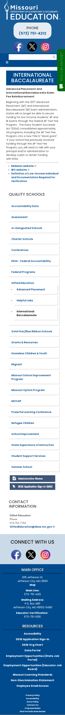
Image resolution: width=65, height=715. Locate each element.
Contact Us (32, 705)
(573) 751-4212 (32, 33)
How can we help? (61, 66)
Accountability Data (25, 206)
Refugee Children (22, 423)
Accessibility (32, 633)
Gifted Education (22, 283)
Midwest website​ (22, 166)
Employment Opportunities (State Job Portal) (32, 658)
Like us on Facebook (20, 46)
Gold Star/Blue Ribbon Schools (31, 331)
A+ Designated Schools (26, 228)
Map (33, 585)
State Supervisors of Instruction (32, 445)
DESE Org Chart (32, 645)
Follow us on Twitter (34, 46)
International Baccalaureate (27, 313)
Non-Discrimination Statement (32, 680)
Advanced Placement (31, 289)
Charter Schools (22, 239)
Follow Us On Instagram (47, 46)
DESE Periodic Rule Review (33, 711)
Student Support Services (28, 456)
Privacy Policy (33, 695)
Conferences (20, 250)
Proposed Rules (32, 708)
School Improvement (25, 434)
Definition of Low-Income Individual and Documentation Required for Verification (34, 177)
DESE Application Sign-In (32, 639)
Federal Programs (23, 272)
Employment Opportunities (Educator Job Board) (32, 667)
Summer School (21, 467)
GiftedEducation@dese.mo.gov (31, 527)
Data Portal (32, 650)
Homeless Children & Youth (29, 353)
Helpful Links (25, 300)
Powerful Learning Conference (31, 412)
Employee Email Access (33, 686)
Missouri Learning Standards (32, 674)
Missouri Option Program (28, 390)
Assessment (19, 217)
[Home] (32, 10)
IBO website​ (19, 170)
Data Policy (32, 701)
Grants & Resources (24, 342)
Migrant (16, 364)
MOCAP (16, 401)
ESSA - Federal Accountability (31, 261)
